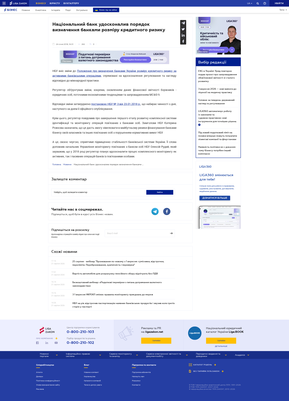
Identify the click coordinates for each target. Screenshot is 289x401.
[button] (4, 3)
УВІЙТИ (160, 192)
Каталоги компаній (92, 381)
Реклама (40, 389)
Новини (26, 10)
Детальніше (221, 346)
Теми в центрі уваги (93, 385)
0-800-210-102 (80, 342)
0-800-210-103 (80, 332)
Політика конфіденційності (48, 381)
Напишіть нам (138, 376)
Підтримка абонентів (141, 372)
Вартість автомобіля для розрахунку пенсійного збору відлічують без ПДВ (115, 273)
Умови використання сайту (48, 385)
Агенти (39, 372)
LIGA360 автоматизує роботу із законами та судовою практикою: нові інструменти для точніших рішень (217, 118)
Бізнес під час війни (108, 10)
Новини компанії (91, 372)
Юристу (55, 3)
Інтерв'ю (55, 10)
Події (68, 10)
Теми (281, 10)
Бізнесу (41, 3)
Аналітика (40, 10)
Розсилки (136, 381)
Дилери (39, 376)
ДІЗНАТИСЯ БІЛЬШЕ (214, 198)
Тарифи (156, 341)
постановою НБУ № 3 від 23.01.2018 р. (115, 104)
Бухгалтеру (71, 3)
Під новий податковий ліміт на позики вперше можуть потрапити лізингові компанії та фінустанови (217, 135)
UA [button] (248, 3)
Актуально (82, 10)
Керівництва (89, 376)
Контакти (136, 385)
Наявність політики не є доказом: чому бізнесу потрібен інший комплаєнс (217, 150)
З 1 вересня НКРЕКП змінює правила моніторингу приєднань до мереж (112, 294)
